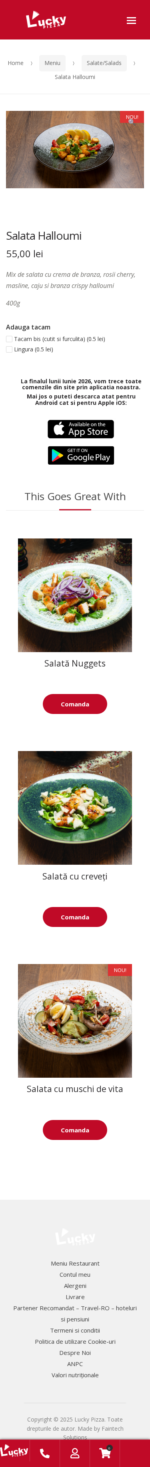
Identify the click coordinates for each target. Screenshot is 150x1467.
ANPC (75, 1364)
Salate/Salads (104, 63)
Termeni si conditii (75, 1330)
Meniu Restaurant (75, 1263)
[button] (132, 122)
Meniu (52, 63)
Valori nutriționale (75, 1375)
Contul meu (75, 1274)
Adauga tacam (28, 327)
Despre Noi (75, 1353)
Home (16, 63)
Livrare (75, 1297)
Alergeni (75, 1286)
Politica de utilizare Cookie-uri (75, 1341)
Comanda (75, 704)
